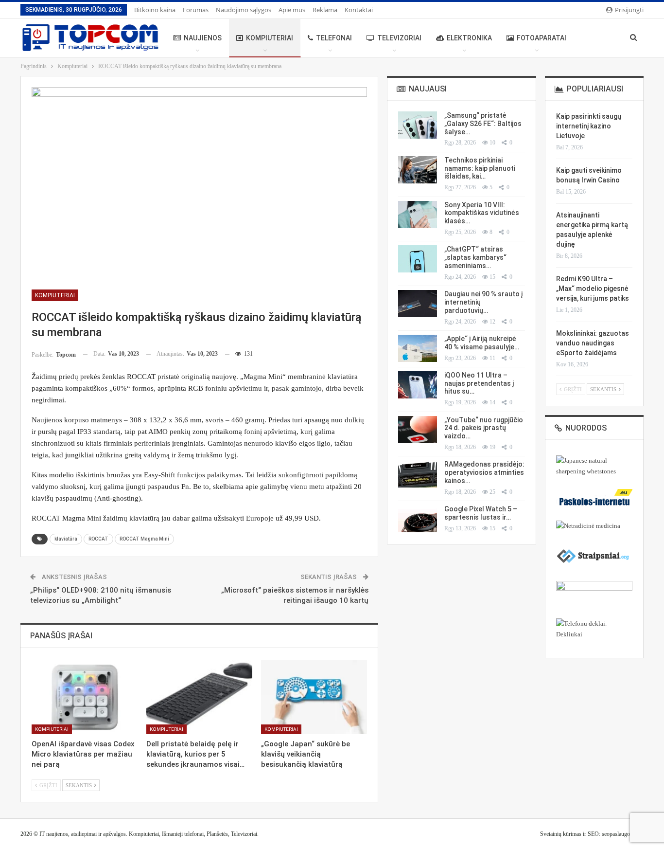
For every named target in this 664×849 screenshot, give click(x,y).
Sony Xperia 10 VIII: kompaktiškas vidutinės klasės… (481, 213)
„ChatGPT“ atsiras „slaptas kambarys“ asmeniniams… (475, 257)
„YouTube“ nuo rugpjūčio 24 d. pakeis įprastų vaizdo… (483, 428)
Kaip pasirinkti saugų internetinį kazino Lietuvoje (588, 126)
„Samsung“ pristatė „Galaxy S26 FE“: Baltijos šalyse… (483, 123)
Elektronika (469, 38)
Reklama (325, 9)
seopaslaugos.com (623, 834)
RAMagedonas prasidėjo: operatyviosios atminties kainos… (484, 472)
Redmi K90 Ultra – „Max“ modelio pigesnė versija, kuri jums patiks (592, 288)
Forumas (196, 9)
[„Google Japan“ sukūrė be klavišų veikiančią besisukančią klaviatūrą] (314, 697)
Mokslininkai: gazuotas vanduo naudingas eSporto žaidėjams (592, 343)
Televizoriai (399, 38)
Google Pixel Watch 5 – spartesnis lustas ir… (480, 513)
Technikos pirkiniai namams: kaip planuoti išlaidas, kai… (479, 168)
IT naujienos (53, 834)
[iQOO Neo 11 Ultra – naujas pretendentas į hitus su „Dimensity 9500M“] (417, 384)
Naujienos (203, 38)
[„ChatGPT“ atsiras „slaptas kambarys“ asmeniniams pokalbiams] (417, 258)
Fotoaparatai (541, 38)
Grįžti (47, 785)
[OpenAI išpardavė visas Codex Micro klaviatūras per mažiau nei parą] (85, 697)
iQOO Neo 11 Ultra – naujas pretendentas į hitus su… (479, 383)
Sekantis (79, 785)
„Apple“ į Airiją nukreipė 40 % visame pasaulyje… (481, 343)
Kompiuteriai (269, 38)
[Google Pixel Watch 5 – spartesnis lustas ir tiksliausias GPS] (417, 518)
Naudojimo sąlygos (243, 9)
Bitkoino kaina (154, 9)
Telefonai (334, 38)
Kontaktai (359, 9)
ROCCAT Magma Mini (144, 539)
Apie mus (292, 9)
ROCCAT (98, 539)
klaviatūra (65, 539)
